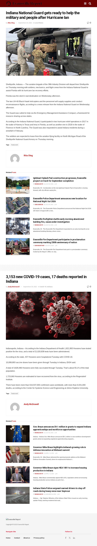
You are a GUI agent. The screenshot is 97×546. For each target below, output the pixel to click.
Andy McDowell (14, 287)
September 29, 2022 (25, 23)
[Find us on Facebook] (65, 538)
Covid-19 (43, 287)
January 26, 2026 (50, 494)
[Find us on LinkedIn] (74, 538)
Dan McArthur (39, 245)
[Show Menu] (85, 3)
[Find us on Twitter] (70, 538)
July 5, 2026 (50, 245)
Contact (17, 538)
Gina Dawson (39, 204)
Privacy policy (39, 538)
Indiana (50, 287)
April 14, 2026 (49, 453)
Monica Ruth (39, 184)
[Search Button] (90, 3)
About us (26, 538)
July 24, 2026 (49, 184)
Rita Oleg (11, 23)
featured (14, 145)
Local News (39, 23)
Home (8, 538)
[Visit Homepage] (24, 3)
